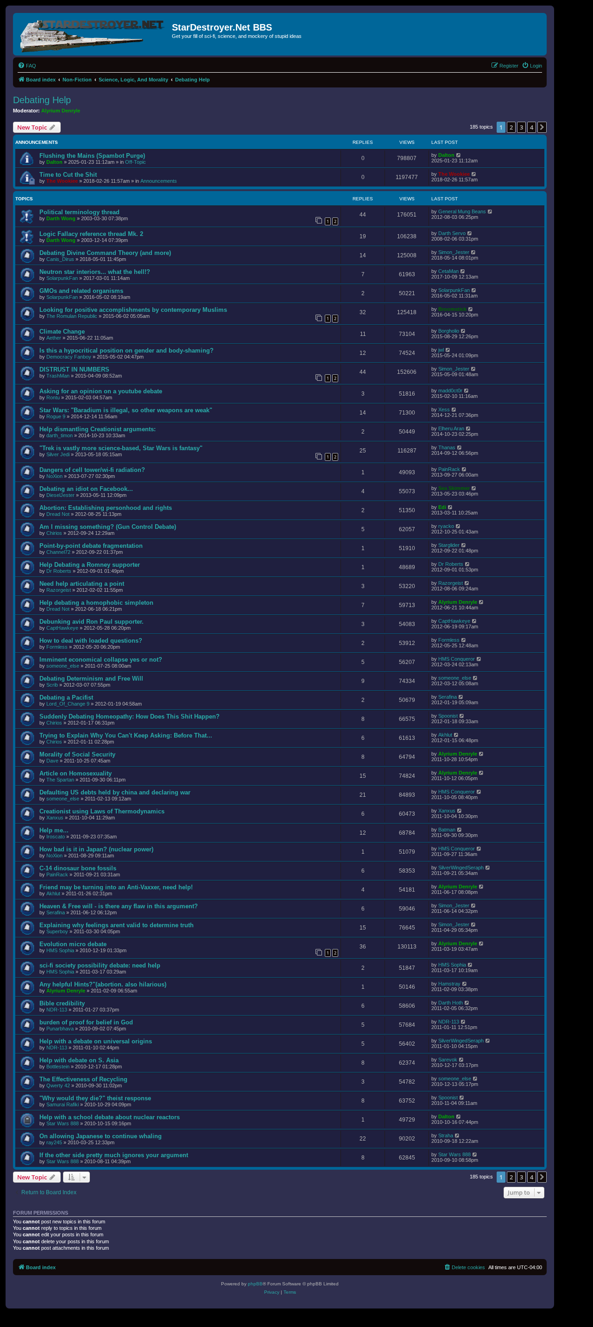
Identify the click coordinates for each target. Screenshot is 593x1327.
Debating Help (42, 100)
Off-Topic (135, 162)
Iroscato (55, 836)
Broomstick (452, 309)
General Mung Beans (462, 211)
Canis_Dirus (60, 259)
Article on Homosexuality (75, 773)
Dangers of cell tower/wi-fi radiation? (92, 469)
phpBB (255, 1283)
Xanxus (54, 817)
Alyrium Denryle (60, 110)
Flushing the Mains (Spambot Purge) (92, 155)
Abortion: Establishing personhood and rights (105, 507)
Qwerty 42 (58, 1085)
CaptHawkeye (62, 628)
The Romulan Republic (71, 316)
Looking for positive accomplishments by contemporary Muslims (133, 309)
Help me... (54, 830)
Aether (53, 338)
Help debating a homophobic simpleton (96, 602)
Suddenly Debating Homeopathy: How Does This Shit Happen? (129, 716)
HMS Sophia (60, 950)
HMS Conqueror (456, 659)
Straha (445, 1135)
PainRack (449, 469)
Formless (57, 647)
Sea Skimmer (454, 488)
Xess (444, 409)
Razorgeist (58, 590)
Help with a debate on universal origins (95, 1041)
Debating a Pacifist (66, 697)
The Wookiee (62, 181)
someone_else (62, 666)
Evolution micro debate (73, 944)
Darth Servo (452, 233)
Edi (442, 507)
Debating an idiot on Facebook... (86, 488)
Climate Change (62, 331)
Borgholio (448, 331)
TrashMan (57, 375)
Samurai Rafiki (62, 1104)
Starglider (449, 545)
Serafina (447, 697)
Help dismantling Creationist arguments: (97, 429)
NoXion (54, 476)
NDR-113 (56, 1009)
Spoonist (448, 716)
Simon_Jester (453, 252)
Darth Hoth (450, 1002)
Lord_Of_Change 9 (67, 704)
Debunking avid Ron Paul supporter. (91, 621)
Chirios (54, 533)
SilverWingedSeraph (461, 867)
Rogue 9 (55, 416)
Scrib (52, 685)
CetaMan (448, 271)
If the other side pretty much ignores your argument (113, 1155)
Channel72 (58, 552)
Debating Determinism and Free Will (91, 678)
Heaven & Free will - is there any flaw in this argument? (118, 906)
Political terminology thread (79, 212)
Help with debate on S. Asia (79, 1060)
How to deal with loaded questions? (90, 640)
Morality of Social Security (77, 754)
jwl (441, 350)
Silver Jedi (57, 454)
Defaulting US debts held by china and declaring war (114, 792)
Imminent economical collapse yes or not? (100, 659)
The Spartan (60, 779)
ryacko (446, 526)
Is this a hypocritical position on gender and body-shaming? (126, 350)
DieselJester (60, 495)
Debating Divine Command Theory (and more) (105, 252)
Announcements (158, 181)
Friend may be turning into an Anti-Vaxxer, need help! (116, 887)
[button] (542, 127)
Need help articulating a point (81, 583)
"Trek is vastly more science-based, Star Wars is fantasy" (120, 448)
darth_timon (59, 435)
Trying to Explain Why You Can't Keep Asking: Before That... (125, 735)
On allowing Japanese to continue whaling (100, 1136)
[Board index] (93, 34)
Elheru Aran (451, 428)
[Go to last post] (459, 155)
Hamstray (449, 983)
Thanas (446, 447)
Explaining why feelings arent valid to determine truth (116, 925)
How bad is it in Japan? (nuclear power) (96, 849)
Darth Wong (61, 218)
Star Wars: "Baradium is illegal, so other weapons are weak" (125, 410)
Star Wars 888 (62, 1123)
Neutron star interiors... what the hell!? (94, 271)
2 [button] (511, 127)
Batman (446, 829)
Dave (52, 760)
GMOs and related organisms (81, 290)
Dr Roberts (58, 571)
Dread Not (57, 514)
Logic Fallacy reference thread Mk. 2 (91, 233)
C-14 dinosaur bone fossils (77, 868)
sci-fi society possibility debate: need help (99, 965)
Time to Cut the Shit (68, 174)
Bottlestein (57, 1066)
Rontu (53, 397)
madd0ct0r (450, 390)
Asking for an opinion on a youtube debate (100, 391)
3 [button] (521, 127)
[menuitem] (27, 65)
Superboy (57, 931)
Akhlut (445, 735)
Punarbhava (60, 1028)
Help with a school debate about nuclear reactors (109, 1117)
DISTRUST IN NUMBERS (74, 369)
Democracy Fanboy (68, 357)
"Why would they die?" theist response (95, 1098)
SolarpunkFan (62, 278)
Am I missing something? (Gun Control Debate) (107, 526)
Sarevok (447, 1059)
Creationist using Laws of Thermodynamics (101, 811)
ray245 (54, 1142)
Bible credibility (62, 1003)
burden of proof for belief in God (86, 1022)
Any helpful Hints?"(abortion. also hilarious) (102, 984)
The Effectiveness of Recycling (83, 1079)
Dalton (54, 162)
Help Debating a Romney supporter (89, 564)
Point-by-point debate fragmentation (91, 545)
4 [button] (531, 127)
